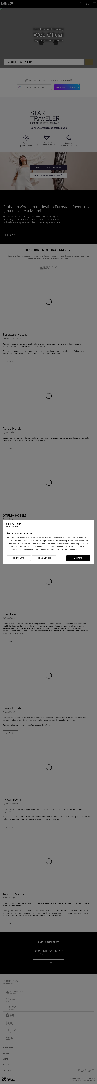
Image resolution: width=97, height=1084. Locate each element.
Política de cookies (69, 550)
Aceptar (78, 558)
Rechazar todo (43, 558)
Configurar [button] (18, 558)
